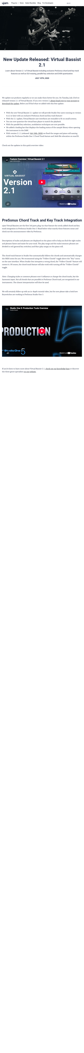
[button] (68, 3)
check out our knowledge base (57, 368)
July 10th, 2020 (36, 133)
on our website (30, 371)
